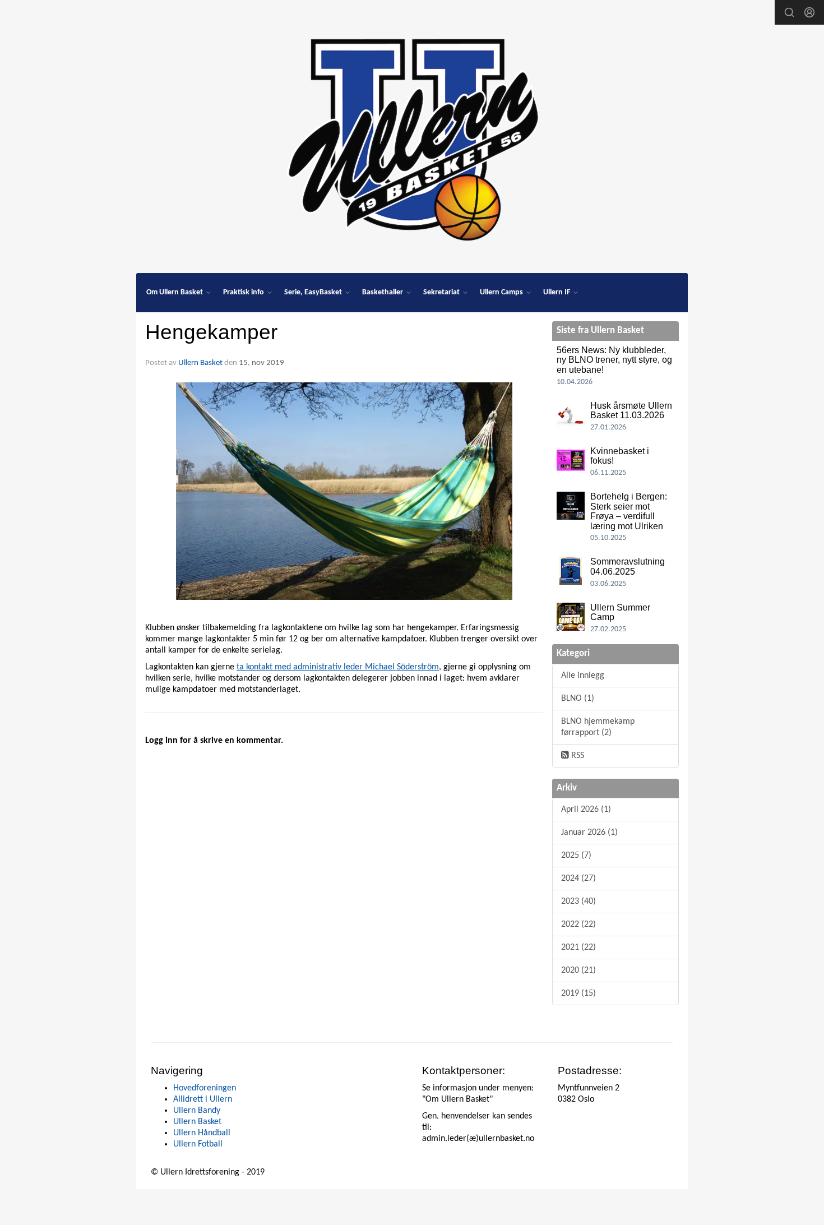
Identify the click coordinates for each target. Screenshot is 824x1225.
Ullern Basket (200, 363)
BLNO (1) (577, 698)
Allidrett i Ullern (202, 1099)
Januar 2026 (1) (589, 832)
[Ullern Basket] (412, 135)
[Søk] (789, 12)
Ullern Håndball (201, 1133)
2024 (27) (578, 878)
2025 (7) (576, 855)
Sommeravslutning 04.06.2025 (627, 566)
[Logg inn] (809, 12)
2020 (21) (578, 970)
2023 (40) (578, 901)
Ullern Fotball (198, 1144)
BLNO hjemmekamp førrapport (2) (598, 727)
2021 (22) (578, 947)
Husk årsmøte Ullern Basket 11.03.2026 (631, 410)
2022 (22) (578, 924)
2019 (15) (578, 993)
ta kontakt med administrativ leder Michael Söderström (338, 667)
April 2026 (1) (586, 809)
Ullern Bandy (196, 1110)
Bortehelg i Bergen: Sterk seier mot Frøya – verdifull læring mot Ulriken (628, 511)
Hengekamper (211, 332)
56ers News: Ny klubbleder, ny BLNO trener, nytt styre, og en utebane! (614, 360)
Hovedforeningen (204, 1088)
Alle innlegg (582, 675)
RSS (576, 755)
